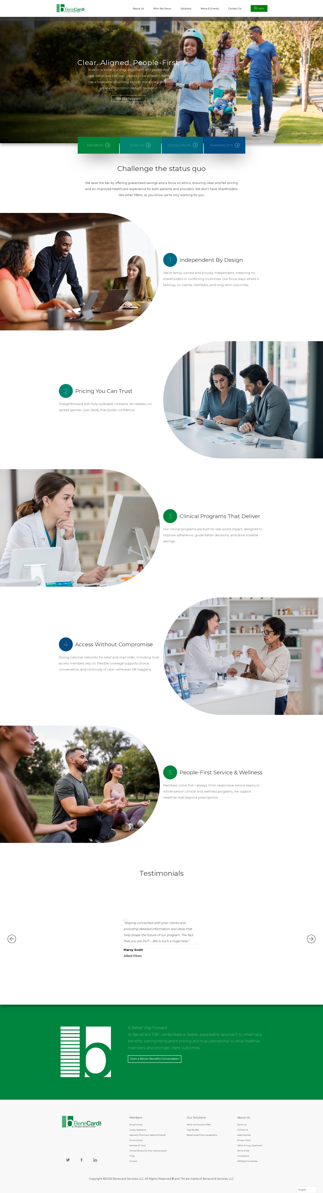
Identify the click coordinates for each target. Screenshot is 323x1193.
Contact (133, 1161)
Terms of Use (243, 1150)
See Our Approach (128, 98)
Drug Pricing (135, 1124)
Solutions (186, 8)
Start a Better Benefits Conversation (154, 1058)
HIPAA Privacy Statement (249, 1145)
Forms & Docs (136, 1140)
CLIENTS (137, 145)
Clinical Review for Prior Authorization (148, 1150)
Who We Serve (162, 8)
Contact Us (234, 8)
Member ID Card (137, 1145)
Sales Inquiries (243, 1135)
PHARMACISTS (221, 145)
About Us (138, 8)
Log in (261, 8)
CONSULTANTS (179, 145)
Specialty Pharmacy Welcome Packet (147, 1135)
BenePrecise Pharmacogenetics (202, 1135)
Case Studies (193, 1129)
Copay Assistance (137, 1129)
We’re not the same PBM (199, 1124)
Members (95, 145)
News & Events (210, 8)
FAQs (132, 1156)
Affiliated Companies (247, 1161)
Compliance (243, 1156)
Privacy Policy (244, 1140)
